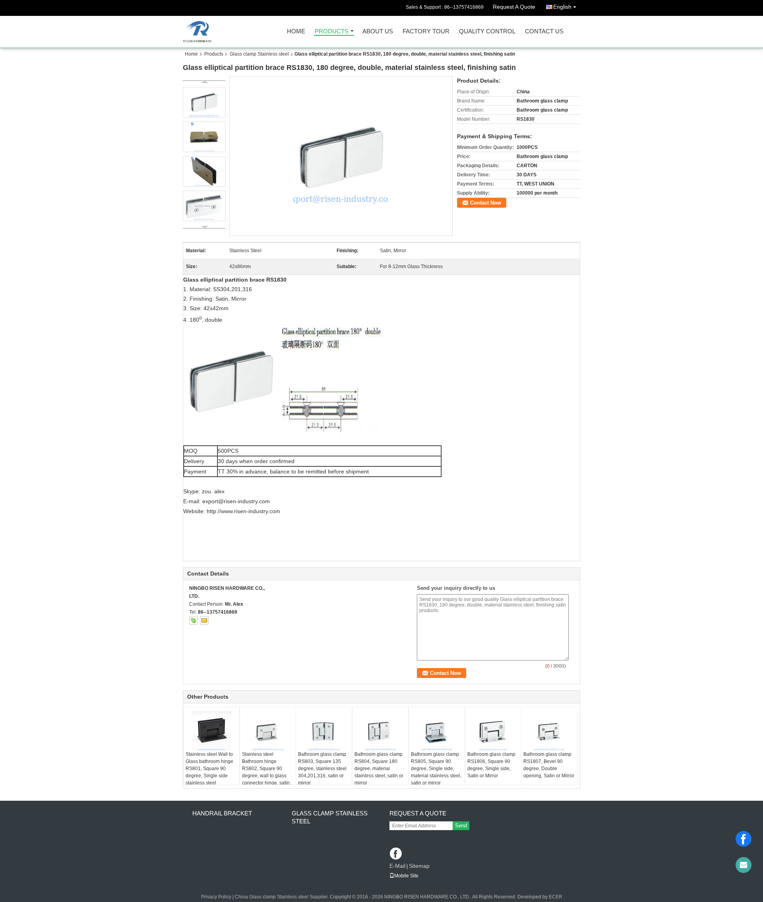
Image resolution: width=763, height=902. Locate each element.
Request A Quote (514, 7)
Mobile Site (406, 876)
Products (332, 32)
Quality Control (487, 32)
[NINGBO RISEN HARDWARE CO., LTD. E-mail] (204, 620)
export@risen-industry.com (236, 501)
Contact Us (544, 32)
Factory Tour (426, 32)
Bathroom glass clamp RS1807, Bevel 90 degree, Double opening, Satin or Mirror (548, 764)
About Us (377, 32)
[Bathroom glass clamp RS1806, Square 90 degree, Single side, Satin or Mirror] (493, 731)
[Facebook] (743, 839)
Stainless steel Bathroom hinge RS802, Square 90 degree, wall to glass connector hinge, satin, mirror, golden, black (266, 772)
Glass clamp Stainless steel (259, 54)
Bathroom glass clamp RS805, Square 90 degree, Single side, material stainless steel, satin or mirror (436, 768)
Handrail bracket (222, 813)
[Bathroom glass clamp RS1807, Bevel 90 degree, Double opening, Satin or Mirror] (549, 731)
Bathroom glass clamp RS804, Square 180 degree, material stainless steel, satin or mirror (378, 768)
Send (461, 826)
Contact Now (485, 203)
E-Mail (397, 866)
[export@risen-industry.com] (743, 865)
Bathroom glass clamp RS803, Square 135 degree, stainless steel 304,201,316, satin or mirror (322, 768)
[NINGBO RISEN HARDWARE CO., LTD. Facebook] (396, 854)
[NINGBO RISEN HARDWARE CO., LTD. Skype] (193, 620)
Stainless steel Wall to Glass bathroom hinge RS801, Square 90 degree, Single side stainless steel (209, 768)
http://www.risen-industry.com (243, 511)
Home (296, 32)
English (562, 7)
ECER (555, 897)
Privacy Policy (216, 897)
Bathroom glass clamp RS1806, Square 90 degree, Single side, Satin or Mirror (491, 764)
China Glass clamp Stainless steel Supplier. (282, 897)
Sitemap (419, 866)
